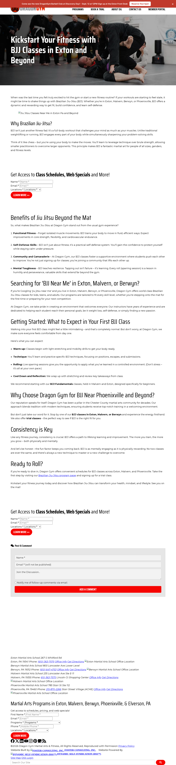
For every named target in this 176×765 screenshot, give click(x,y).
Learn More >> (21, 195)
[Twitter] (17, 742)
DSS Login (27, 758)
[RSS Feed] (44, 742)
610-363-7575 (48, 677)
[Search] (160, 762)
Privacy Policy (126, 746)
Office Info (61, 661)
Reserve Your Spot (140, 4)
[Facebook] (13, 742)
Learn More (19, 735)
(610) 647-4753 (48, 669)
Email (15, 185)
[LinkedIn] (22, 742)
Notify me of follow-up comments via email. (42, 582)
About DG (117, 9)
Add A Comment (88, 589)
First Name (18, 714)
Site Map (16, 758)
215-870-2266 (53, 689)
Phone (15, 726)
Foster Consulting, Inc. (80, 750)
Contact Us (135, 9)
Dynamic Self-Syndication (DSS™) (79, 754)
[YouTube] (26, 742)
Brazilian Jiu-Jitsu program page (57, 475)
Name (15, 181)
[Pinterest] (35, 742)
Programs (78, 9)
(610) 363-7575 (46, 661)
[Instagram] (31, 742)
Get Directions (75, 661)
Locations (17, 189)
